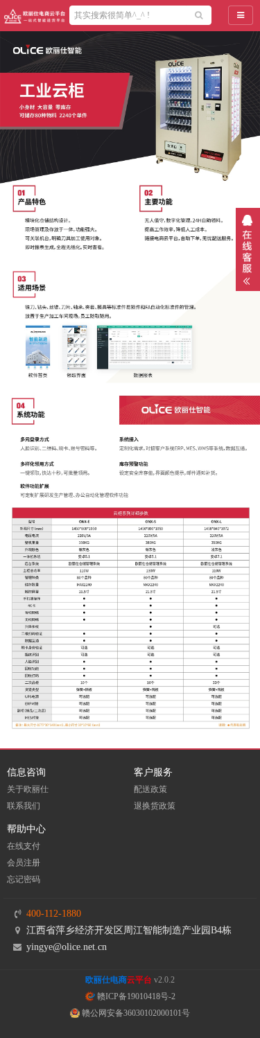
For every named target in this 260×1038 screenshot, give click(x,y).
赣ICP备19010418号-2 (135, 996)
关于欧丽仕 (28, 789)
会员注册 (23, 863)
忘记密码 (23, 879)
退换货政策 (154, 806)
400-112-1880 (53, 913)
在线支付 (23, 846)
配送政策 (150, 789)
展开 (248, 249)
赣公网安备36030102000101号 (135, 1013)
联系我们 (23, 806)
